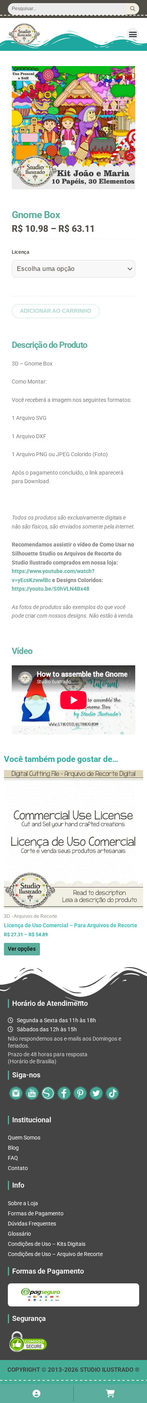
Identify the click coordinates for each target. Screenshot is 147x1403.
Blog (13, 1148)
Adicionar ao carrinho (55, 311)
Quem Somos (24, 1137)
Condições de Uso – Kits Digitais (46, 1244)
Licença (20, 252)
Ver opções (22, 949)
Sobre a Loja (23, 1203)
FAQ (13, 1158)
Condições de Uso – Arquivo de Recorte (55, 1254)
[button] (132, 34)
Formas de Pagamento (36, 1213)
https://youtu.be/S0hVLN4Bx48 (50, 589)
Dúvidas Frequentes (32, 1223)
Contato (18, 1168)
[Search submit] (132, 8)
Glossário (19, 1234)
